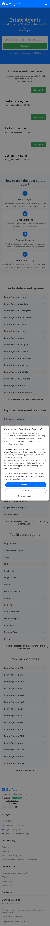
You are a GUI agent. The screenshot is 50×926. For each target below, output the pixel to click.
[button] (25, 496)
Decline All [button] (26, 491)
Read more (27, 479)
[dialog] (25, 463)
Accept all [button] (25, 485)
